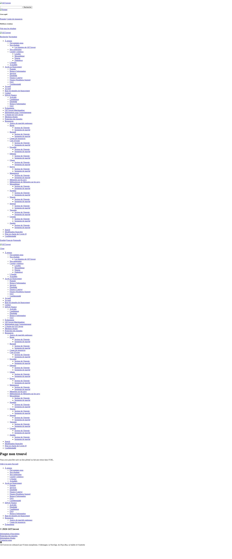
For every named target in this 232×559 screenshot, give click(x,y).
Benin (12, 125)
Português (17, 240)
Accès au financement (13, 67)
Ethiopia (13, 154)
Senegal (13, 204)
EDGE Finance (11, 95)
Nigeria (17, 58)
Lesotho (17, 54)
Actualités (13, 65)
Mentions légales (11, 117)
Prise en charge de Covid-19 (15, 234)
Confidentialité (15, 84)
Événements (9, 108)
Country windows (16, 52)
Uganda (13, 217)
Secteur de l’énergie (22, 128)
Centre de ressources (14, 19)
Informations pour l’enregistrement (18, 112)
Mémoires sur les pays (18, 180)
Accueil (8, 86)
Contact (8, 93)
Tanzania (13, 210)
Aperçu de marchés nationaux (21, 123)
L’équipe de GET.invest (14, 115)
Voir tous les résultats (8, 28)
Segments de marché (22, 130)
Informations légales (7, 538)
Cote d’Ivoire (15, 141)
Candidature (14, 99)
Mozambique (19, 56)
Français (9, 240)
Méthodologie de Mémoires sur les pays (25, 182)
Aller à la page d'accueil (9, 464)
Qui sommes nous (16, 43)
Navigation (13, 37)
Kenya (12, 167)
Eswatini (13, 147)
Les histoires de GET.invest (25, 47)
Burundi (13, 132)
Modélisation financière (14, 232)
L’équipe (13, 63)
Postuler (3, 19)
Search (7, 230)
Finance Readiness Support (20, 80)
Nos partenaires (16, 49)
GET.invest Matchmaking (15, 110)
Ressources (9, 121)
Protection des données (13, 119)
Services (13, 73)
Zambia (12, 223)
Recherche (4, 37)
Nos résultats (14, 45)
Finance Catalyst (16, 78)
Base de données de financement (17, 91)
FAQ (12, 82)
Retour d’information (18, 71)
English (3, 240)
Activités (13, 97)
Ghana (12, 160)
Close (2, 248)
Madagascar (14, 173)
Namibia (13, 191)
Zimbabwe (18, 60)
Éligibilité (13, 76)
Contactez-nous (6, 540)
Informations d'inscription (9, 534)
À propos (8, 41)
